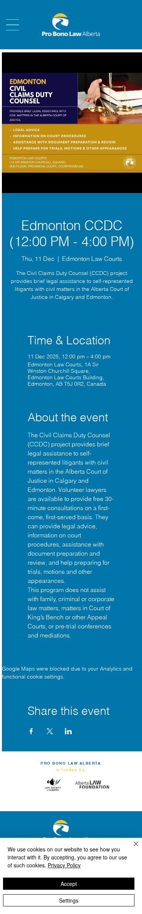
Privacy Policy (64, 865)
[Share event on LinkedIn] (68, 731)
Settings (68, 900)
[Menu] (12, 24)
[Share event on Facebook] (31, 731)
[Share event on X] (49, 731)
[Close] (131, 848)
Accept (69, 883)
